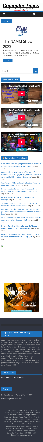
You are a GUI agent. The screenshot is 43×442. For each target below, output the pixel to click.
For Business (8, 422)
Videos (22, 419)
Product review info (15, 431)
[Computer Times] (21, 7)
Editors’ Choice (12, 415)
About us (35, 426)
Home (9, 410)
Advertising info (33, 428)
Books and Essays (24, 415)
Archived (15, 419)
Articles (14, 410)
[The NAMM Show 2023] (21, 26)
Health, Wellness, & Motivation (23, 413)
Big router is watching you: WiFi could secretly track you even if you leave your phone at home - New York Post (21, 211)
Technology (8, 413)
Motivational (18, 422)
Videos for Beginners (13, 426)
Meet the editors (20, 428)
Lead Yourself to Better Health (12, 377)
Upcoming (37, 417)
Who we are (10, 428)
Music (21, 417)
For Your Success (29, 422)
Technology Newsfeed (16, 158)
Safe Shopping (26, 426)
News (38, 422)
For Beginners (14, 424)
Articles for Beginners (27, 424)
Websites (8, 419)
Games (15, 417)
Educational (7, 417)
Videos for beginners (32, 419)
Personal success (31, 410)
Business (22, 410)
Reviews (37, 413)
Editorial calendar (29, 431)
